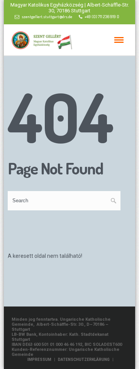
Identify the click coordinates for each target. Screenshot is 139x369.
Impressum (39, 359)
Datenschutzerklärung (84, 359)
